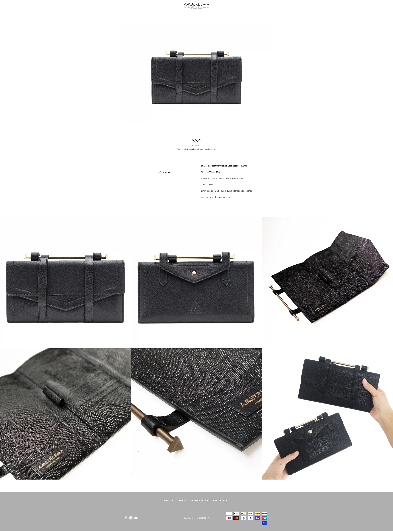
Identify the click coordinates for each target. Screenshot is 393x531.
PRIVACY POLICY (221, 501)
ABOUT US (181, 501)
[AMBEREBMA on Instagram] (130, 518)
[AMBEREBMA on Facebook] (125, 518)
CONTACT (168, 501)
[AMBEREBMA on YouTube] (136, 518)
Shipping (192, 149)
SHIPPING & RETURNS (200, 501)
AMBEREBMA (203, 518)
